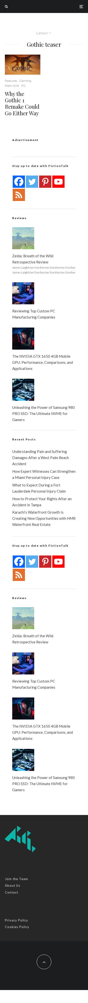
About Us (12, 885)
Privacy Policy (16, 920)
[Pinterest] (45, 182)
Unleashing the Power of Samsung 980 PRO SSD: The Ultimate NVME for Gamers (43, 413)
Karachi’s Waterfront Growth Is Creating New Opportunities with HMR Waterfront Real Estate (44, 518)
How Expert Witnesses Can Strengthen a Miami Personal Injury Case (44, 474)
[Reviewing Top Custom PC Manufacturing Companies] (23, 293)
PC (23, 85)
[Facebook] (19, 182)
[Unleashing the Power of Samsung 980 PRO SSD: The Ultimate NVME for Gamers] (23, 390)
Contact (11, 892)
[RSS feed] (19, 195)
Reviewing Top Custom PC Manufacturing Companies (33, 314)
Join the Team (16, 879)
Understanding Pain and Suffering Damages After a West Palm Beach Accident (40, 457)
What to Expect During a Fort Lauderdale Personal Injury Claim (39, 488)
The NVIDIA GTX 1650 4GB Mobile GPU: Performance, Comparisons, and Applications (42, 362)
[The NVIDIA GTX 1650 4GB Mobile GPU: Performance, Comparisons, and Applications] (23, 339)
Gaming (25, 81)
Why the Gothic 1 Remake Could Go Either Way (22, 104)
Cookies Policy (17, 927)
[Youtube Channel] (58, 182)
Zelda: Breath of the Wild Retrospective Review (32, 259)
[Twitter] (32, 182)
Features (11, 81)
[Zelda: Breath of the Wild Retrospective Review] (23, 238)
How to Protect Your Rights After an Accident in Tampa (42, 501)
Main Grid (12, 85)
